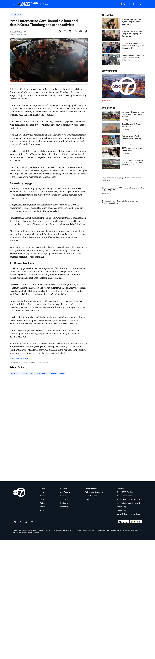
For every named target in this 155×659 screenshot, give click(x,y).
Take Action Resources (93, 492)
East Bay (63, 496)
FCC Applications (116, 530)
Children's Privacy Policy (45, 530)
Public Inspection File (102, 530)
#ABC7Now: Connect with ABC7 (129, 499)
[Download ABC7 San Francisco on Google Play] (136, 521)
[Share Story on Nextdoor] (75, 31)
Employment (121, 510)
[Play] (123, 86)
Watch (42, 503)
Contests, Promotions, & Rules (128, 514)
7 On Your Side (91, 496)
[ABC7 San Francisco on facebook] (15, 521)
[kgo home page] (19, 492)
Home (42, 492)
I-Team (87, 499)
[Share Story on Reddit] (70, 31)
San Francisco (65, 492)
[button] (14, 4)
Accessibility (121, 507)
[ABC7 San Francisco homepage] (27, 4)
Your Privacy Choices (29, 530)
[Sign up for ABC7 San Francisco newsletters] (31, 521)
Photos (42, 507)
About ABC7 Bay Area (125, 492)
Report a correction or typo (19, 358)
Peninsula (64, 503)
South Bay (64, 499)
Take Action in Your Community (129, 503)
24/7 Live (44, 4)
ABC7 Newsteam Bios (125, 496)
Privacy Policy (17, 530)
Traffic (42, 499)
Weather (43, 496)
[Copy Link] (86, 31)
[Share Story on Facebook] (60, 31)
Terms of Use (77, 530)
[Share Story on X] (65, 31)
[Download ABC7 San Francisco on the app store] (123, 521)
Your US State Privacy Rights (62, 530)
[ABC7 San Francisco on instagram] (26, 521)
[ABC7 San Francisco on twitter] (20, 521)
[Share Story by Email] (80, 31)
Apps (42, 510)
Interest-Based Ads (88, 530)
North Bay (64, 507)
